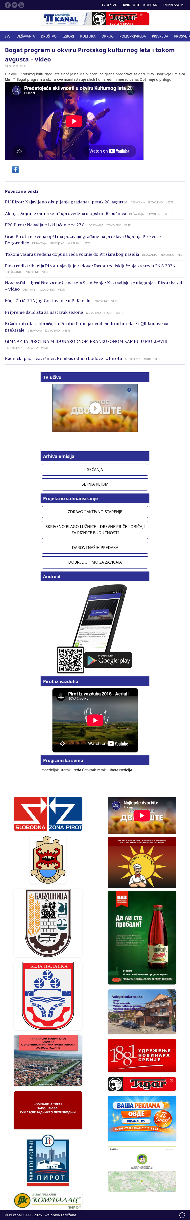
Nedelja (125, 769)
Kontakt (151, 4)
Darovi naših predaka (95, 547)
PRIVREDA (160, 36)
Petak (102, 769)
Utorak (65, 769)
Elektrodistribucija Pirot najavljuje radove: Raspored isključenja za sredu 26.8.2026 (90, 266)
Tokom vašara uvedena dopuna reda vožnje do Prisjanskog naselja (72, 254)
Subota (113, 769)
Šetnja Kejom (95, 484)
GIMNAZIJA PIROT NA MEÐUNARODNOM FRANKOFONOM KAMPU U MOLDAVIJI (86, 341)
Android (131, 4)
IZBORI (68, 36)
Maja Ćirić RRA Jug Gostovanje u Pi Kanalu (48, 300)
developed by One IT (182, 1215)
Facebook (8, 5)
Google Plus (21, 5)
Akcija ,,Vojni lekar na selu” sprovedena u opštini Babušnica (65, 213)
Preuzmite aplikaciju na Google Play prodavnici (95, 628)
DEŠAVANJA (26, 36)
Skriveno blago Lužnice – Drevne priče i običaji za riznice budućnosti (95, 530)
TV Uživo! (110, 4)
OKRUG (107, 36)
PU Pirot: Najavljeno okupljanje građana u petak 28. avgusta (66, 202)
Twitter (15, 5)
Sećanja (95, 469)
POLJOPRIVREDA (132, 36)
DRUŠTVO (49, 36)
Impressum (173, 4)
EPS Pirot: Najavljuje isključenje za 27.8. (45, 225)
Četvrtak (89, 769)
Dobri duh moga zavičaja (95, 562)
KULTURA (87, 36)
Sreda (76, 769)
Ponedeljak (50, 769)
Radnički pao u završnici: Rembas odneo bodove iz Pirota (63, 358)
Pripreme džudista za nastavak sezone (44, 312)
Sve (8, 36)
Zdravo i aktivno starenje (95, 511)
